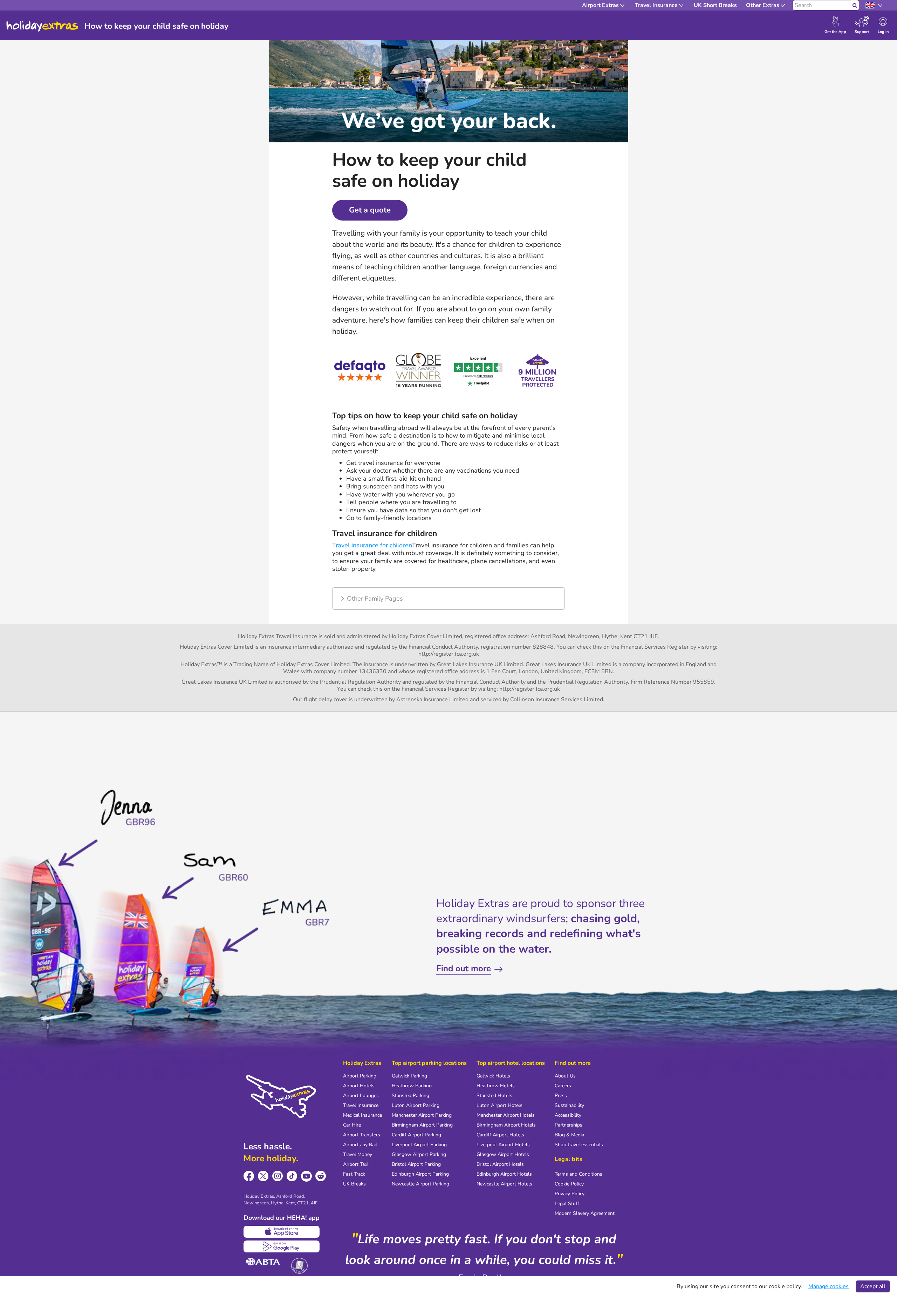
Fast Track (354, 1174)
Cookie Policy (569, 1184)
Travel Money (357, 1154)
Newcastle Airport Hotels (504, 1184)
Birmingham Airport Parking (422, 1125)
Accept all (872, 1286)
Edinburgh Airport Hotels (504, 1174)
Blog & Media (569, 1134)
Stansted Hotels (494, 1095)
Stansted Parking (410, 1095)
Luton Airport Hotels (499, 1105)
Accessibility (568, 1115)
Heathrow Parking (412, 1085)
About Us (565, 1076)
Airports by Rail (360, 1144)
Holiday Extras (42, 26)
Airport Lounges (361, 1095)
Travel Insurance (360, 1105)
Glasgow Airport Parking (419, 1154)
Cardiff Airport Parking (416, 1134)
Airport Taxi (355, 1164)
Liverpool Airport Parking (419, 1144)
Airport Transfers (361, 1134)
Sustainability (569, 1105)
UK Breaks (354, 1184)
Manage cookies (828, 1286)
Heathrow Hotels (496, 1085)
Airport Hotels (359, 1085)
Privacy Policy (569, 1193)
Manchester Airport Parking (422, 1115)
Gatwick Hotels (493, 1076)
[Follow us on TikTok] (292, 1176)
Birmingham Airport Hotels (506, 1125)
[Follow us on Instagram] (277, 1176)
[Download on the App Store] (282, 1232)
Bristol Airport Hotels (500, 1164)
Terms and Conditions (578, 1174)
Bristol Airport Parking (416, 1164)
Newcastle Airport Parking (420, 1184)
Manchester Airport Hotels (506, 1115)
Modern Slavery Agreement (585, 1213)
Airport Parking (359, 1076)
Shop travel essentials (579, 1144)
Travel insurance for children (372, 545)
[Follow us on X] (263, 1176)
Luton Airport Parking (415, 1105)
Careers (563, 1085)
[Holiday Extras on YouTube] (306, 1176)
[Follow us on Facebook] (249, 1176)
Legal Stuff (567, 1203)
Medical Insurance (362, 1115)
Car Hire (352, 1125)
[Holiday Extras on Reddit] (320, 1176)
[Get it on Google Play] (282, 1246)
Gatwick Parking (409, 1076)
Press (561, 1095)
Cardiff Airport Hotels (500, 1134)
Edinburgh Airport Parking (420, 1174)
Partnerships (568, 1125)
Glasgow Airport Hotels (503, 1154)
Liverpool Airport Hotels (503, 1144)
